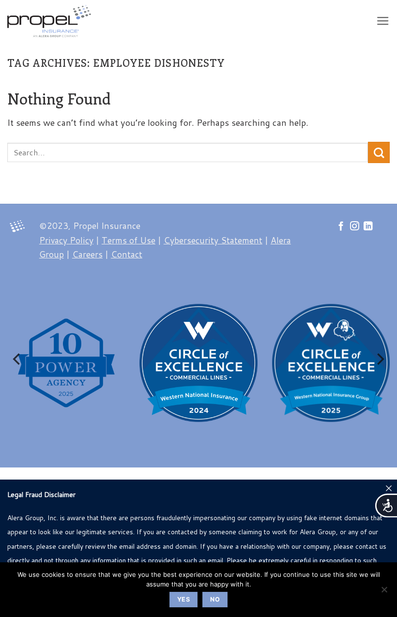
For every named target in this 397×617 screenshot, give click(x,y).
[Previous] (17, 359)
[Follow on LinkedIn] (368, 227)
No (215, 599)
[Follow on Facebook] (341, 227)
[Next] (379, 359)
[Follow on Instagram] (354, 227)
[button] (383, 21)
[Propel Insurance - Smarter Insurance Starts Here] (51, 21)
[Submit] (379, 153)
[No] (384, 592)
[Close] (389, 488)
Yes (183, 599)
